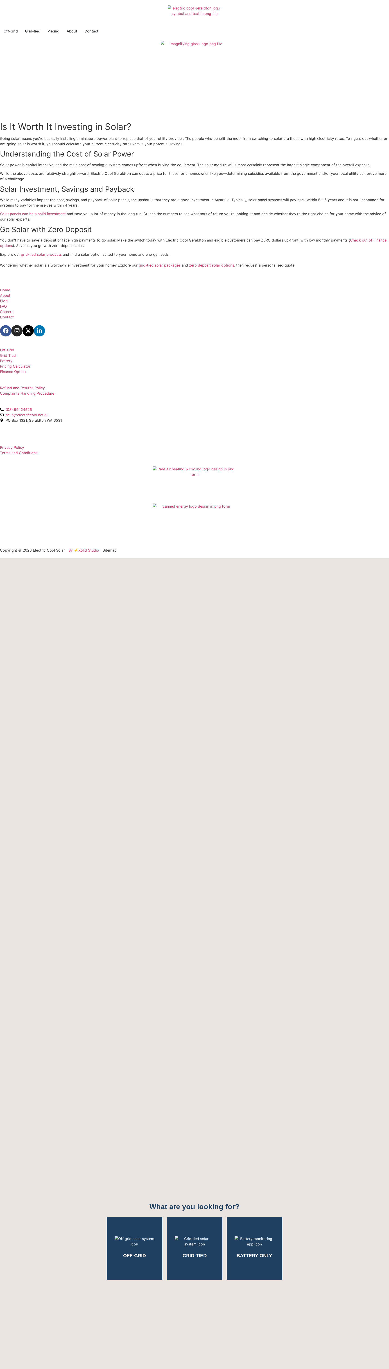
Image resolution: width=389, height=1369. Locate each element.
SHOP (5, 345)
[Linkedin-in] (39, 330)
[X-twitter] (28, 330)
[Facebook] (5, 330)
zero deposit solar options (211, 265)
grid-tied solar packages (160, 265)
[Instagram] (17, 330)
